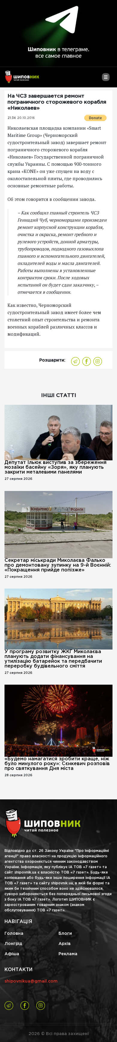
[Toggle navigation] (105, 79)
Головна (13, 933)
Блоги (65, 933)
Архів (64, 944)
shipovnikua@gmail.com (31, 981)
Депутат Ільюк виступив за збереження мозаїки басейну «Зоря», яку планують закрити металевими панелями (55, 467)
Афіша (11, 954)
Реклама (67, 954)
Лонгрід (13, 944)
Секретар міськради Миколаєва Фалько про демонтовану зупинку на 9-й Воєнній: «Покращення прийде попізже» (57, 565)
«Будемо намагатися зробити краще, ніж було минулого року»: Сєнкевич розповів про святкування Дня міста (57, 764)
